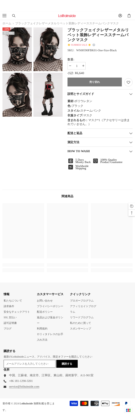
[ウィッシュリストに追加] (128, 82)
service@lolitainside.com (24, 386)
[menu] (4, 16)
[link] (23, 265)
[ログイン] (120, 15)
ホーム (6, 23)
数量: (71, 59)
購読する (67, 363)
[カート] (129, 15)
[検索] (14, 16)
